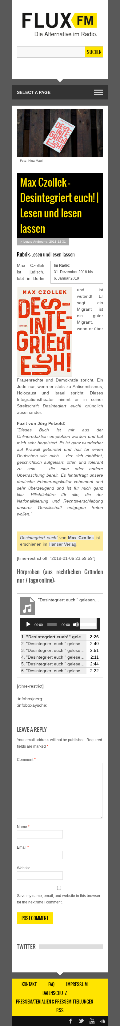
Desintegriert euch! (39, 537)
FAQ (51, 984)
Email (23, 847)
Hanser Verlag (62, 544)
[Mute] (76, 624)
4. (53, 657)
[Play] (28, 624)
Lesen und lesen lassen (53, 254)
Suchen (94, 52)
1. (53, 636)
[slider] (88, 623)
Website (23, 868)
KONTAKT (29, 984)
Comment (26, 759)
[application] (60, 624)
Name (23, 827)
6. (53, 670)
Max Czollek (81, 537)
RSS (60, 1010)
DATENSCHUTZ (54, 993)
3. (53, 650)
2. (53, 643)
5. (53, 663)
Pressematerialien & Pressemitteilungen (54, 1001)
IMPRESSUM (77, 984)
